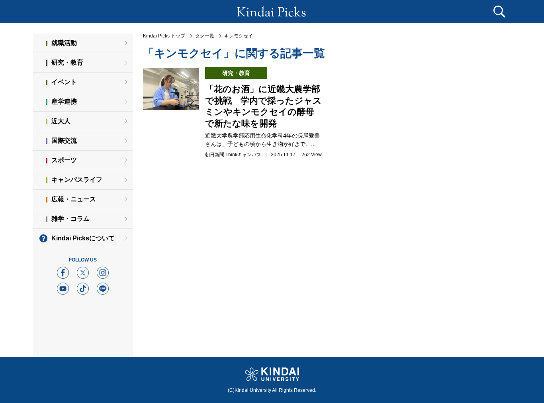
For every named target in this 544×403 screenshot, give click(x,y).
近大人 (60, 121)
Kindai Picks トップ (164, 35)
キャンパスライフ (76, 179)
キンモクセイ (238, 35)
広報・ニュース (73, 199)
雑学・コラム (70, 218)
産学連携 (64, 101)
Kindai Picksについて (83, 238)
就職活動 (64, 42)
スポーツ (64, 160)
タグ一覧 (204, 35)
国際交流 (64, 140)
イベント (64, 82)
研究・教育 (67, 62)
